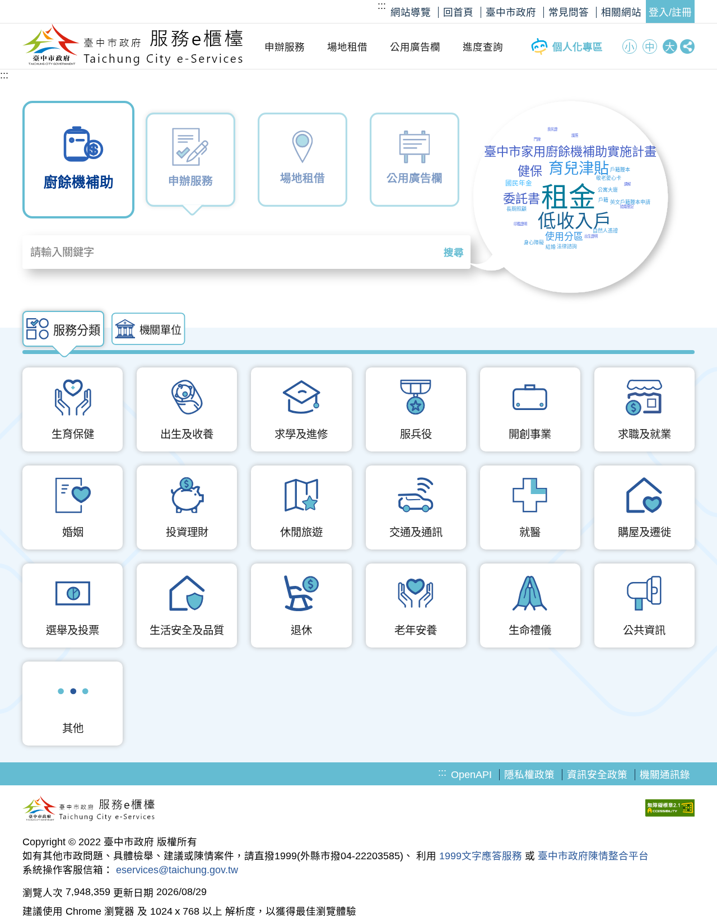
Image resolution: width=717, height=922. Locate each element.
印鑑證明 (520, 224)
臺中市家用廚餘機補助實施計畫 (570, 152)
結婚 (551, 247)
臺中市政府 (511, 12)
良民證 (552, 129)
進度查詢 (483, 47)
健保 (530, 171)
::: (382, 5)
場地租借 (347, 47)
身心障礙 (534, 242)
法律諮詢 (567, 246)
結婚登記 (627, 206)
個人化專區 (577, 47)
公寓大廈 (608, 190)
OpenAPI (471, 774)
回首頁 (458, 12)
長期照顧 (516, 209)
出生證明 (591, 236)
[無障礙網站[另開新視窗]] (670, 809)
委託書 (521, 199)
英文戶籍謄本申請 (630, 202)
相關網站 (621, 12)
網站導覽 (410, 12)
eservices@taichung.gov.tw (177, 870)
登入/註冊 (670, 12)
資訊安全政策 (597, 774)
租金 (568, 197)
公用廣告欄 (415, 47)
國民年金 (518, 183)
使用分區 (564, 236)
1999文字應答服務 (480, 856)
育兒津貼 (578, 168)
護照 (574, 135)
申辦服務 (284, 47)
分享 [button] (687, 46)
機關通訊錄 (665, 774)
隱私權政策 (529, 774)
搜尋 (454, 252)
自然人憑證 (605, 231)
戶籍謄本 (620, 170)
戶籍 (603, 200)
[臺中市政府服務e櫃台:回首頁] (133, 62)
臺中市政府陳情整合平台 (593, 856)
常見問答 (568, 12)
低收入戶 (575, 221)
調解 (627, 184)
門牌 (537, 139)
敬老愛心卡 (608, 178)
